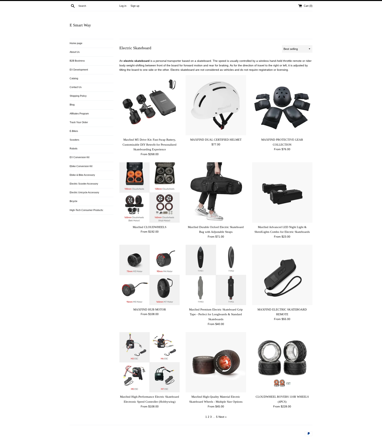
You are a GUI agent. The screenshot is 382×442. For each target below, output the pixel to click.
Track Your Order (79, 122)
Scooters (74, 139)
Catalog (74, 78)
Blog (72, 104)
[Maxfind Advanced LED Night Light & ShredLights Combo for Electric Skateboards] (282, 192)
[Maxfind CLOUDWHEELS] (149, 192)
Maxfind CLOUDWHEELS (149, 227)
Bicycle (73, 201)
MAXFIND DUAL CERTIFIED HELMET (216, 139)
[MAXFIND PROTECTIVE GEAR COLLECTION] (282, 105)
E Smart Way (80, 25)
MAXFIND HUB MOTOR (149, 309)
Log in (122, 6)
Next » (222, 416)
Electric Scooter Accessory (84, 183)
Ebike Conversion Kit (81, 166)
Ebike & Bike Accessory (82, 175)
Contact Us (76, 87)
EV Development (79, 69)
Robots (73, 148)
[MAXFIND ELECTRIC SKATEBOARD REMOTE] (282, 275)
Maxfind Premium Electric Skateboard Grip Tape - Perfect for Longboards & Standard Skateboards (216, 314)
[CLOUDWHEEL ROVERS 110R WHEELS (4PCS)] (282, 362)
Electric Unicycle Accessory (84, 192)
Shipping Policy (78, 96)
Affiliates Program (79, 113)
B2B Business (77, 60)
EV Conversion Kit (79, 157)
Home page (76, 43)
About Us (75, 52)
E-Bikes (74, 131)
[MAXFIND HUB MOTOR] (149, 275)
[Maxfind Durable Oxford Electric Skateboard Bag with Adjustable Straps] (216, 192)
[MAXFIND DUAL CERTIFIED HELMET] (216, 105)
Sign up (135, 6)
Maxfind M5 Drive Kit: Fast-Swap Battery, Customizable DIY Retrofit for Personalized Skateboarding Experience (149, 144)
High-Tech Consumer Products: (86, 210)
